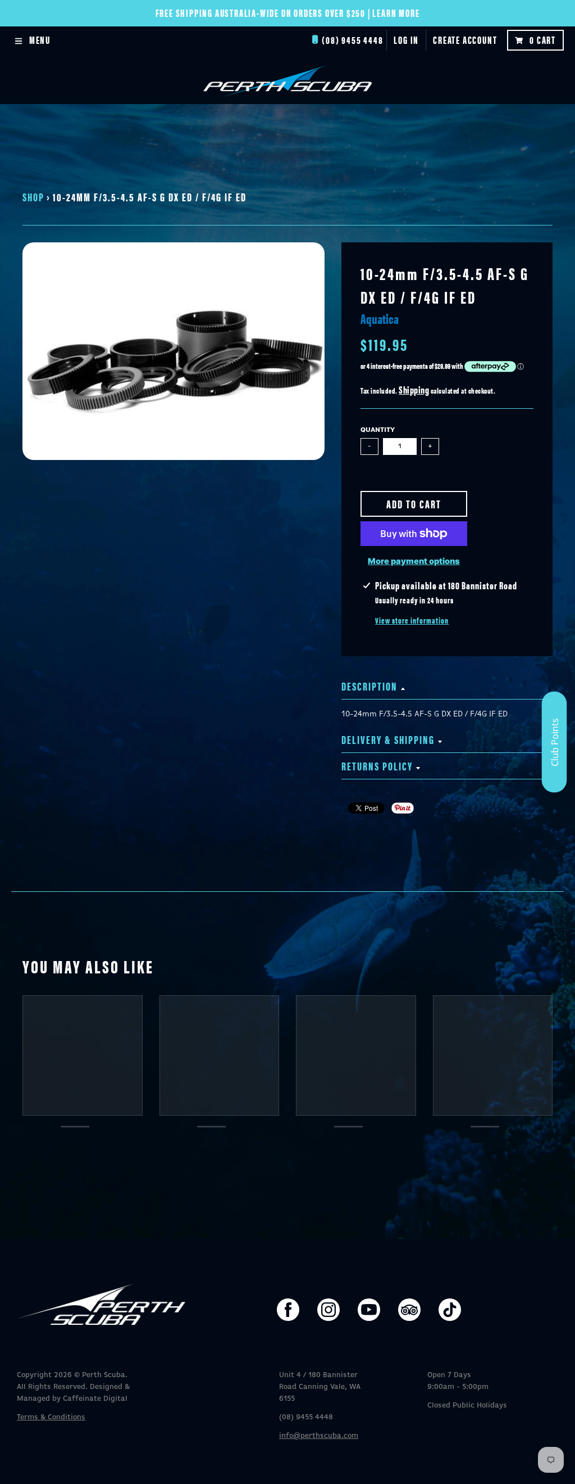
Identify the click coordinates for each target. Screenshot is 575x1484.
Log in (406, 40)
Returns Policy (377, 765)
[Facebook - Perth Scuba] (288, 1309)
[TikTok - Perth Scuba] (450, 1309)
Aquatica (379, 318)
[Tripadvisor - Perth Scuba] (409, 1309)
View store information (412, 620)
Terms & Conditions (51, 1417)
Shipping (414, 389)
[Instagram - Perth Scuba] (328, 1309)
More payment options (414, 561)
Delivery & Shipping (388, 739)
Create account (465, 40)
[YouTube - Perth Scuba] (369, 1309)
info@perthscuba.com (318, 1436)
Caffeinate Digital (95, 1398)
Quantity (377, 430)
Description (369, 686)
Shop (33, 196)
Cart (543, 40)
